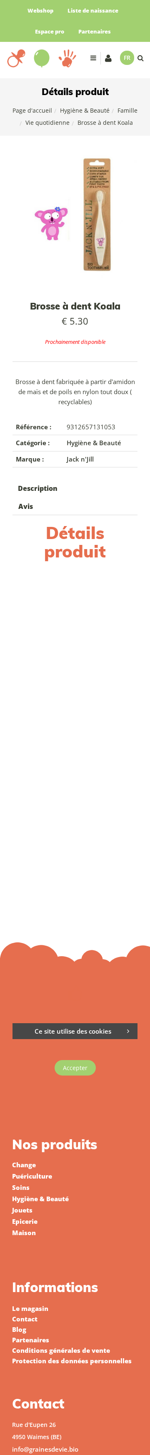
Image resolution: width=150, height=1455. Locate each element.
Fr (127, 58)
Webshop (40, 10)
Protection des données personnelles (72, 1361)
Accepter (75, 1068)
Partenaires (94, 31)
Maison (24, 1232)
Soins (21, 1187)
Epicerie (25, 1221)
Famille (128, 110)
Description (38, 488)
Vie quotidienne (47, 122)
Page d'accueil (32, 110)
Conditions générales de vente (61, 1350)
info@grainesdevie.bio (45, 1449)
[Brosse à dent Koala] (75, 160)
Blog (19, 1329)
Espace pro (49, 31)
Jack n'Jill (80, 459)
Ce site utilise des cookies (73, 1031)
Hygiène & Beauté (85, 110)
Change (24, 1165)
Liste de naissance (93, 10)
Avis (25, 506)
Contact (25, 1319)
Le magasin (30, 1308)
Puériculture (32, 1176)
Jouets (22, 1210)
